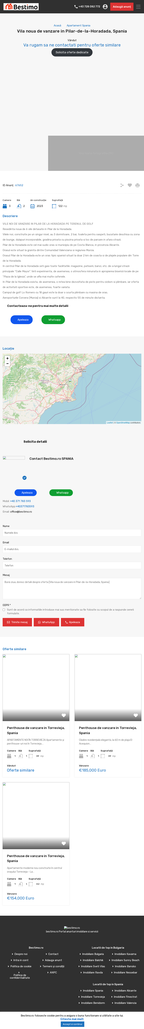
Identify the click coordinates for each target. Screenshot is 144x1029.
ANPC (53, 972)
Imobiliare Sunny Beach (125, 960)
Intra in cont (20, 960)
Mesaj (6, 575)
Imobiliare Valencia (125, 1003)
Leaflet (110, 422)
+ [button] (7, 358)
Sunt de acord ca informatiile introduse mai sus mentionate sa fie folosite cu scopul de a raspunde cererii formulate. (70, 611)
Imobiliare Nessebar (125, 972)
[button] (22, 319)
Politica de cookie (20, 966)
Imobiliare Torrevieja (93, 997)
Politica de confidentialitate (20, 976)
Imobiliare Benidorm (93, 1003)
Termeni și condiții (53, 966)
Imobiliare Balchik (93, 960)
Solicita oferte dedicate (72, 52)
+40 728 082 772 (89, 6)
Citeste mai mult (72, 1019)
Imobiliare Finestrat (125, 997)
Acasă (57, 25)
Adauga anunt (53, 960)
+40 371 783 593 (20, 501)
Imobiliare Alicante (125, 990)
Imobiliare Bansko (125, 966)
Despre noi (20, 954)
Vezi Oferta (36, 707)
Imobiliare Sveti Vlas (93, 966)
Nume (6, 526)
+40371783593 (25, 506)
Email (6, 542)
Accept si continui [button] (72, 1024)
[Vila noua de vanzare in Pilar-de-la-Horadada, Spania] (72, 384)
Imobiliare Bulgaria (93, 954)
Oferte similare (20, 770)
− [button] (7, 363)
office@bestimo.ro (21, 511)
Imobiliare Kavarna (125, 954)
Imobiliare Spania (93, 990)
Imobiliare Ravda (93, 972)
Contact (53, 954)
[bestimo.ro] (21, 8)
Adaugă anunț (122, 6)
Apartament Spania (78, 25)
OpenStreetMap (123, 422)
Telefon (7, 558)
